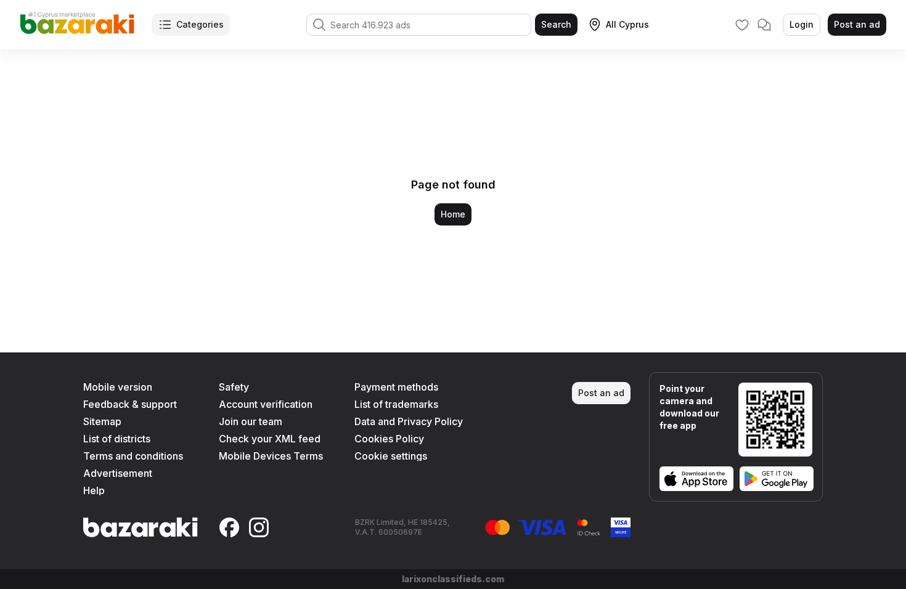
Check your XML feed (269, 439)
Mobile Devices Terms (271, 456)
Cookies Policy (389, 439)
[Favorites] (742, 25)
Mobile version (117, 387)
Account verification (265, 404)
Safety (234, 387)
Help (94, 490)
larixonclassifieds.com (453, 579)
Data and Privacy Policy (408, 421)
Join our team (250, 421)
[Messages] (764, 25)
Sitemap (102, 421)
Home (453, 214)
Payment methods (396, 387)
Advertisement (117, 473)
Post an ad (857, 24)
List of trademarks (396, 404)
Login (802, 24)
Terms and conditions (133, 456)
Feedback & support (130, 404)
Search (556, 24)
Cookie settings (390, 456)
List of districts (116, 439)
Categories (200, 24)
